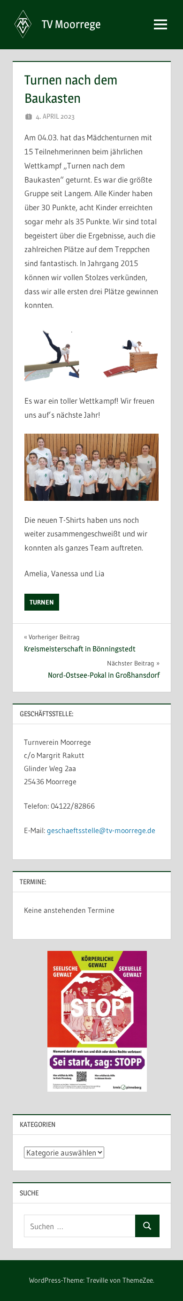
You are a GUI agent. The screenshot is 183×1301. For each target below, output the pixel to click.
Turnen (42, 602)
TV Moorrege (71, 24)
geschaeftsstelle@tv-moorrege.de (100, 830)
